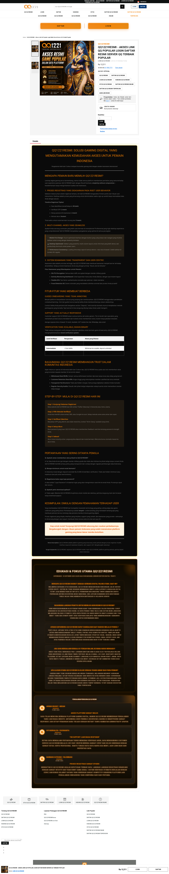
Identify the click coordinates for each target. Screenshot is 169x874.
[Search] (122, 7)
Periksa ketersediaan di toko (108, 128)
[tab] (35, 141)
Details (35, 141)
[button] (35, 49)
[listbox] (117, 84)
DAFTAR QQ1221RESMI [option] (118, 75)
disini (107, 101)
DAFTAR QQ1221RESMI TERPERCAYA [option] (110, 88)
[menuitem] (28, 12)
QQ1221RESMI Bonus (50, 817)
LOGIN (108, 26)
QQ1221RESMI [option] (103, 75)
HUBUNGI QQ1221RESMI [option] (122, 80)
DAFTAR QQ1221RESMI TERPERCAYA (97, 833)
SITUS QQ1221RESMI (29, 802)
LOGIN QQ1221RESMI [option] (105, 80)
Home (24, 37)
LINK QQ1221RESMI (18, 871)
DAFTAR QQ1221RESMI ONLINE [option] (124, 84)
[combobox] (89, 6)
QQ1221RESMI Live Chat (51, 820)
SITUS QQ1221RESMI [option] (105, 84)
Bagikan (102, 131)
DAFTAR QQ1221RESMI (113, 1)
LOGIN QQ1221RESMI (127, 1)
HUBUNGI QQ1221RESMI (92, 2)
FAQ (45, 814)
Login (134, 6)
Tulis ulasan (118, 67)
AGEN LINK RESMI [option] (104, 93)
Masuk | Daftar (89, 1)
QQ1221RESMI (100, 1)
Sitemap (46, 824)
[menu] (84, 14)
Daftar (142, 6)
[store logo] (31, 6)
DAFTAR (60, 26)
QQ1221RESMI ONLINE (100, 802)
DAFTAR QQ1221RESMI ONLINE (95, 830)
